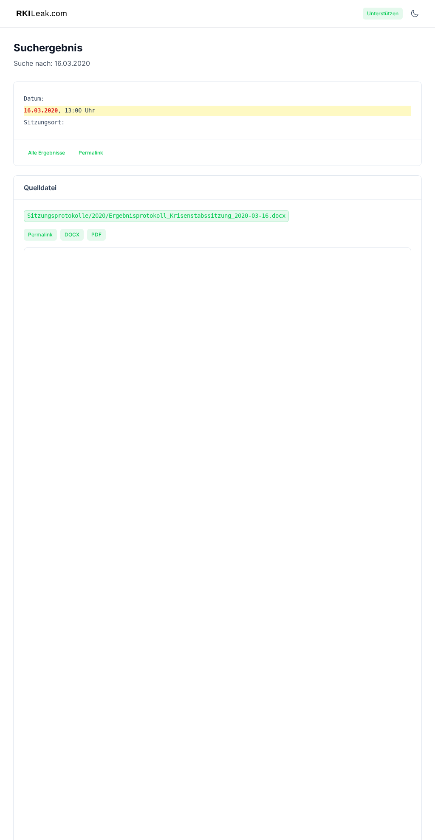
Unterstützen (382, 13)
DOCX (72, 234)
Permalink (91, 152)
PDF (96, 234)
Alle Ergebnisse (46, 152)
